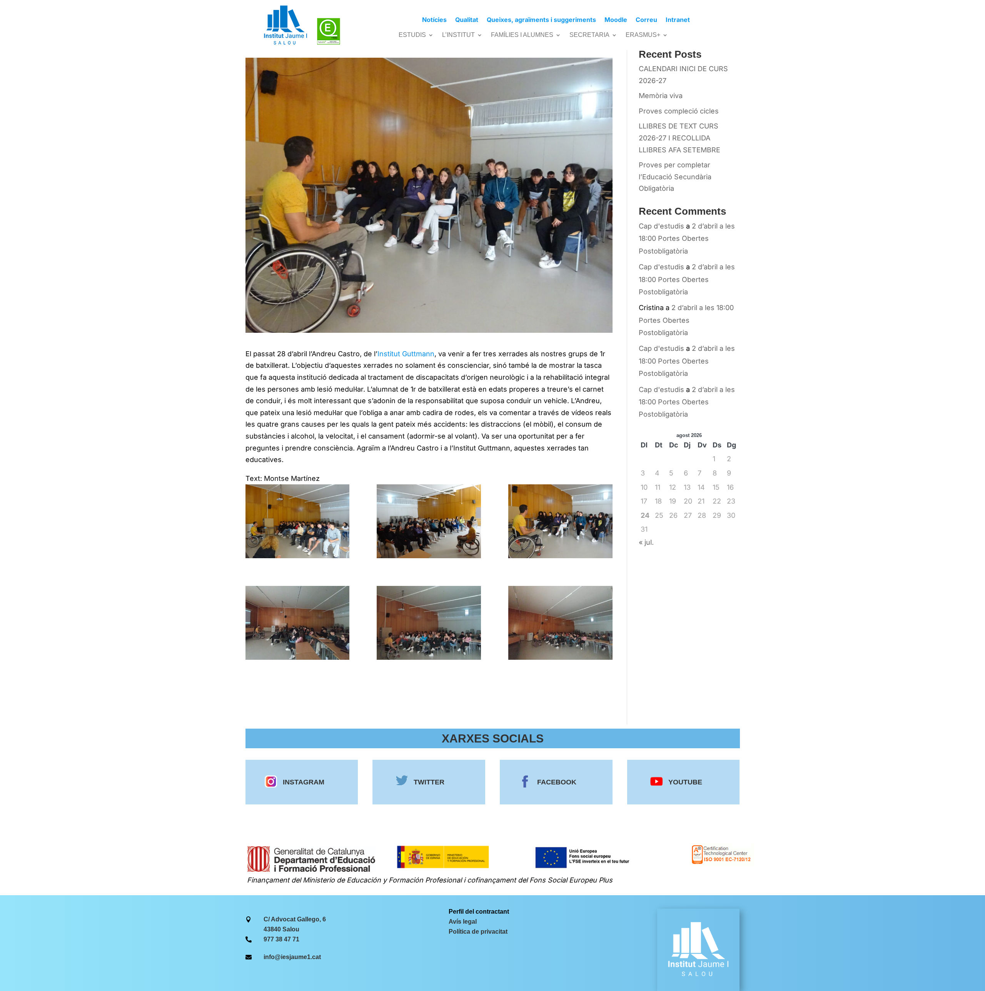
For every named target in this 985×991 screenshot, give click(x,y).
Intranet (678, 20)
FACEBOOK (556, 782)
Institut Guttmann (405, 354)
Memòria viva (661, 96)
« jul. (646, 542)
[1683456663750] (429, 623)
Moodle (615, 20)
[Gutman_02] (429, 521)
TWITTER (429, 782)
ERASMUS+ (643, 35)
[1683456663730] (297, 623)
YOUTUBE (685, 782)
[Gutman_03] (560, 521)
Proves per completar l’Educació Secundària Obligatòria (675, 176)
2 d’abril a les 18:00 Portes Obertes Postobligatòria (687, 238)
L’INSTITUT (458, 35)
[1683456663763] (560, 623)
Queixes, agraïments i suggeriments (541, 20)
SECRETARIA (589, 35)
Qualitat (466, 20)
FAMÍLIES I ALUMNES (522, 35)
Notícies (434, 20)
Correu (646, 20)
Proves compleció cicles (679, 111)
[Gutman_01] (297, 521)
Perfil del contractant (479, 911)
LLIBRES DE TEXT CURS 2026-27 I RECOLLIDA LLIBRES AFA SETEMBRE (679, 137)
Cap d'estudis (661, 226)
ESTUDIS (412, 35)
